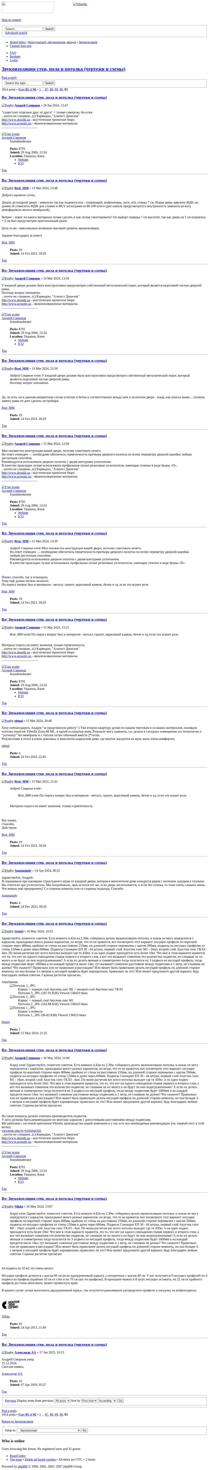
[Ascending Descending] (111, 1400)
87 (46, 89)
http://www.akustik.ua (16, 119)
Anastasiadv (22, 870)
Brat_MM (21, 188)
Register (15, 56)
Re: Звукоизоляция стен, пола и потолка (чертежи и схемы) (54, 97)
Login (14, 60)
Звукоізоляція (88, 42)
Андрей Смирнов (27, 105)
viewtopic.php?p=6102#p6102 (21, 1130)
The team (16, 1459)
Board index (18, 42)
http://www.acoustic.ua (16, 123)
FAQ (13, 53)
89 (56, 89)
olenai (18, 721)
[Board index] (28, 12)
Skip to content (11, 20)
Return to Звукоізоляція (17, 1421)
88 (51, 89)
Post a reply (9, 77)
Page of (27, 89)
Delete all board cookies (40, 1459)
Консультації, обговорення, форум (52, 42)
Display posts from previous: (36, 1400)
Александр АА (25, 1352)
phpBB (22, 1466)
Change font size (20, 46)
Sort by (76, 1400)
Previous (10, 1400)
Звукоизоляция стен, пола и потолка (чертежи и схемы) (63, 69)
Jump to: (10, 1430)
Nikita (18, 1206)
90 (61, 89)
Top (4, 170)
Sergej (18, 931)
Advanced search (16, 33)
